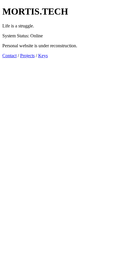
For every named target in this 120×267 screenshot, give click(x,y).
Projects (27, 55)
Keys (43, 55)
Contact (9, 55)
